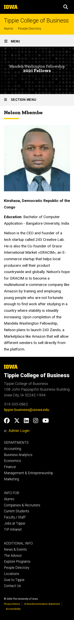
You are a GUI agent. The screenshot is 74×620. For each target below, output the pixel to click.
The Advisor (13, 556)
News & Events (15, 549)
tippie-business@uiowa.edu (26, 409)
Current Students (16, 511)
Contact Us (12, 586)
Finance (10, 467)
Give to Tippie (14, 580)
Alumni (8, 28)
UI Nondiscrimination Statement (42, 603)
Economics (12, 461)
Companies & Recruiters (22, 505)
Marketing (11, 479)
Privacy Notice (12, 603)
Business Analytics (18, 455)
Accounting (12, 449)
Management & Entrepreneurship (28, 473)
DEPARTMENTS (16, 443)
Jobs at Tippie (14, 523)
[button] (65, 7)
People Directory (29, 28)
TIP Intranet (13, 529)
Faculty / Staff (14, 517)
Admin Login (18, 430)
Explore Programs (17, 561)
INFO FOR (11, 493)
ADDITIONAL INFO (18, 543)
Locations (11, 574)
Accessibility (13, 608)
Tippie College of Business (36, 21)
